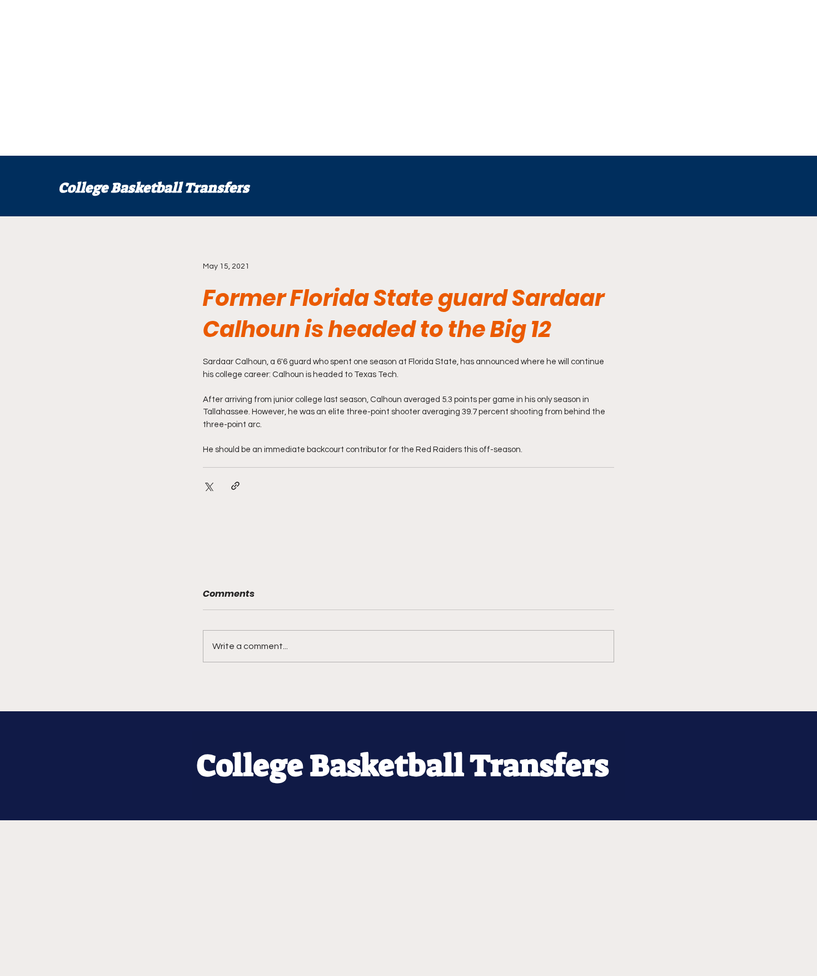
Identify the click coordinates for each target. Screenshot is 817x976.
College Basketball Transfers (153, 188)
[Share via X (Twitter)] (208, 485)
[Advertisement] (333, 78)
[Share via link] (235, 485)
